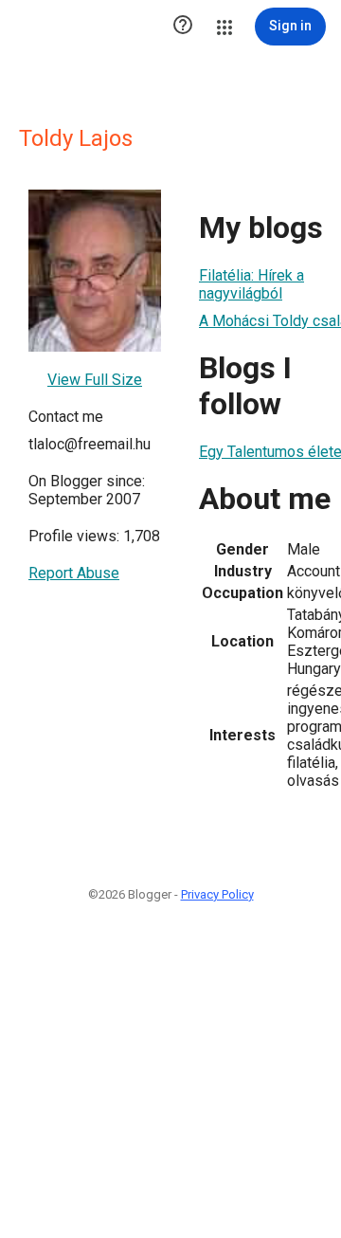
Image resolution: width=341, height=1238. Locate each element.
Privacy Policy (217, 894)
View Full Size (94, 380)
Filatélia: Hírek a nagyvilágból (251, 284)
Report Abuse (73, 573)
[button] (183, 26)
